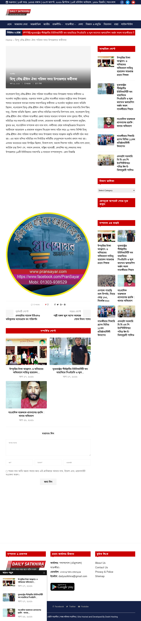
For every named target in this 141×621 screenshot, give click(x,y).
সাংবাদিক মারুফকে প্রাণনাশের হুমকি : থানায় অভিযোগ (126, 122)
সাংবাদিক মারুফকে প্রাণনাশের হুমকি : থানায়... (29, 611)
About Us (100, 562)
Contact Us (101, 567)
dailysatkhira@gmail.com (73, 576)
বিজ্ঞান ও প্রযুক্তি (93, 24)
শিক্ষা (9, 32)
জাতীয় (47, 24)
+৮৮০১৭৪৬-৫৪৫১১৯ (70, 571)
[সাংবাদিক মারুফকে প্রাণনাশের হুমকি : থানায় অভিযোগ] (26, 394)
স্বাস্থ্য (19, 32)
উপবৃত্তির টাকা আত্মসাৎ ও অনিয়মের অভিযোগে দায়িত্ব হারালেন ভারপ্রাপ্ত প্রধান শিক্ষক (125, 66)
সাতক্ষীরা (69, 24)
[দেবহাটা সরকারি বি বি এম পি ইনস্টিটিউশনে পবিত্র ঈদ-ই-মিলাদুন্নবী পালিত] (106, 160)
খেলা (80, 24)
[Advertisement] (85, 12)
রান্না (116, 24)
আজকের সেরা (21, 24)
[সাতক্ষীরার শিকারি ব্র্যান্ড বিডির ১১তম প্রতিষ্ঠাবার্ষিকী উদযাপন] (106, 139)
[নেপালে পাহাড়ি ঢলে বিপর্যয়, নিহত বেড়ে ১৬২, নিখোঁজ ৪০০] (106, 281)
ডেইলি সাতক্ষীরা (53, 617)
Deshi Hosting (111, 617)
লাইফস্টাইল (127, 24)
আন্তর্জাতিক (35, 24)
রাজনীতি (56, 24)
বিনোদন (107, 24)
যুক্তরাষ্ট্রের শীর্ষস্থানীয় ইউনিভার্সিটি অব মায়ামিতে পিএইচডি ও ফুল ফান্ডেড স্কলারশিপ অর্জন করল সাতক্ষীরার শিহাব (67, 32)
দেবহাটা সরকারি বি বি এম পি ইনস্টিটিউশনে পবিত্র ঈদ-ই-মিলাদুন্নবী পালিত (125, 163)
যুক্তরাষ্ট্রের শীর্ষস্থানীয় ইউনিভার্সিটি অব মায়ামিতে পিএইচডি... (30, 596)
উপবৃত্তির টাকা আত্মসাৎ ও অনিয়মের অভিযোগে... (28, 580)
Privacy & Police (104, 571)
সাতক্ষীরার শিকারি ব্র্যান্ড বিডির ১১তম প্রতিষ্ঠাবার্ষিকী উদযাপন (126, 141)
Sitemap (100, 576)
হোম (9, 24)
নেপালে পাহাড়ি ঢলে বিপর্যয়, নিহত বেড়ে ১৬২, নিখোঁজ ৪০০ (106, 295)
